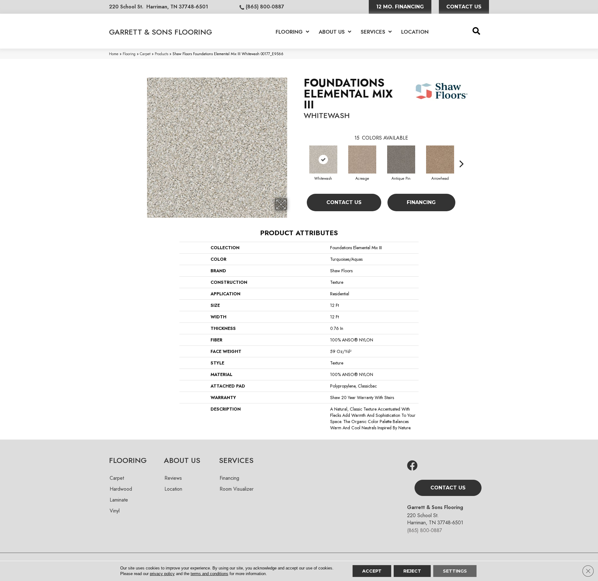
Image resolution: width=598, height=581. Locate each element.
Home (113, 53)
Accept (372, 571)
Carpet (145, 53)
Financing (421, 202)
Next (461, 154)
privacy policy (162, 573)
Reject (412, 571)
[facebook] (412, 466)
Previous (300, 154)
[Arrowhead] (440, 159)
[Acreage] (362, 159)
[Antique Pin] (401, 159)
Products (161, 53)
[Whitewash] (323, 159)
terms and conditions (209, 573)
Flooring (129, 53)
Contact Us (344, 202)
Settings (455, 571)
